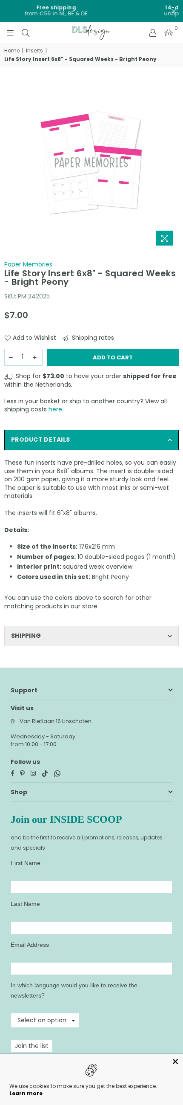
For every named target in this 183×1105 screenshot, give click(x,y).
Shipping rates (92, 338)
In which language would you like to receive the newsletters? (74, 990)
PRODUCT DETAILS (40, 439)
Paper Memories (28, 264)
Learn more (26, 1093)
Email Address (30, 944)
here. (56, 409)
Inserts (34, 50)
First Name (25, 862)
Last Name (25, 903)
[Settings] (152, 32)
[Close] (175, 1061)
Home (12, 50)
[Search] (25, 32)
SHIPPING (26, 635)
